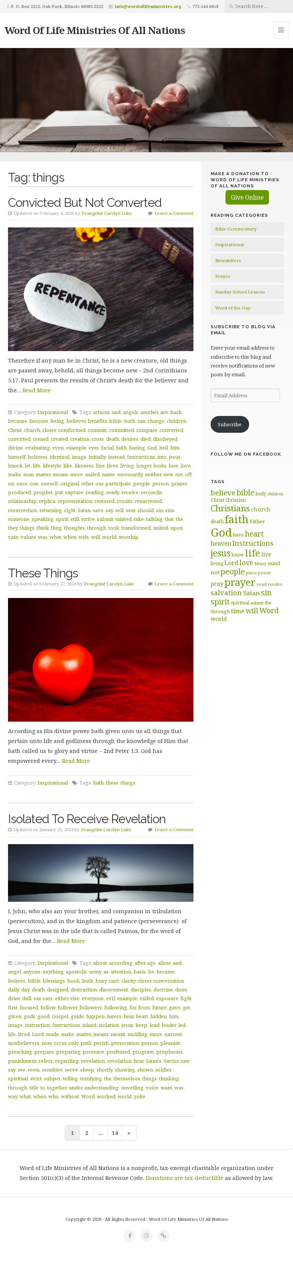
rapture (74, 492)
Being (57, 420)
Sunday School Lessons (240, 292)
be (151, 971)
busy (100, 980)
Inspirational (52, 412)
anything (53, 971)
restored (104, 501)
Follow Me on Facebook (246, 454)
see (21, 1069)
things (27, 527)
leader (169, 1025)
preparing (68, 1051)
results (124, 501)
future (159, 1007)
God (152, 447)
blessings (54, 980)
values (28, 536)
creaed (40, 438)
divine (15, 447)
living (127, 465)
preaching (20, 1051)
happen (95, 1016)
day (25, 989)
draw (14, 998)
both (129, 420)
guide (77, 1016)
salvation (226, 592)
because (17, 420)
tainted (124, 519)
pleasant (170, 1043)
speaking (42, 519)
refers (46, 1060)
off (188, 474)
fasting (137, 447)
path (85, 1043)
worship (128, 536)
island (89, 1025)
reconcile (151, 492)
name (108, 474)
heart (142, 1016)
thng (56, 527)
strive (88, 519)
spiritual (18, 1078)
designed (57, 989)
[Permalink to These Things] (100, 660)
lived (24, 1034)
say (109, 510)
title (33, 1087)
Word (88, 1096)
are (164, 412)
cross (98, 438)
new (168, 474)
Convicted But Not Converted (85, 202)
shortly (105, 1069)
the (179, 519)
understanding (101, 1087)
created (59, 438)
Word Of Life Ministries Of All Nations (95, 30)
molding (137, 1034)
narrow (173, 1034)
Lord (37, 1034)
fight (186, 998)
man (28, 474)
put (59, 492)
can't (114, 980)
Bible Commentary (236, 229)
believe (17, 980)
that (169, 519)
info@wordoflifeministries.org (148, 6)
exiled (147, 998)
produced (19, 492)
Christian (235, 500)
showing (125, 1069)
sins (169, 510)
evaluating (37, 447)
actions (101, 412)
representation (75, 501)
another (149, 412)
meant (118, 1034)
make (14, 474)
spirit (62, 519)
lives (112, 465)
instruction (37, 1025)
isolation (109, 1025)
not (179, 474)
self (119, 510)
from (144, 1007)
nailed (92, 474)
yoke (139, 1096)
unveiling (132, 1087)
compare (146, 430)
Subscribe (229, 424)
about (100, 962)
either (61, 998)
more (76, 474)
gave (174, 1007)
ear (37, 998)
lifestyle (52, 465)
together (56, 1087)
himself (17, 456)
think (43, 527)
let (28, 465)
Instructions (141, 456)
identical (59, 456)
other (87, 483)
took (113, 527)
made (52, 1034)
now (47, 1043)
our (99, 483)
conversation (168, 980)
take (139, 519)
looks (159, 465)
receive (129, 492)
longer (143, 465)
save (98, 510)
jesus (174, 456)
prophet (43, 492)
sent (130, 510)
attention (121, 971)
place (251, 572)
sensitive (52, 1069)
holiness (37, 456)
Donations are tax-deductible (185, 1177)
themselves (127, 1078)
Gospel (60, 1016)
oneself (49, 483)
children (176, 420)
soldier (163, 1069)
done (181, 989)
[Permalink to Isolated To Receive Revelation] (100, 873)
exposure (167, 998)
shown (145, 1069)
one (34, 483)
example (76, 447)
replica (47, 501)
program (143, 1051)
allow (164, 962)
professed (118, 1051)
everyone (93, 998)
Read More (37, 390)
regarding (67, 1060)
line (100, 465)
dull (26, 998)
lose (173, 465)
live (266, 554)
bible (115, 420)
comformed (71, 430)
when (69, 536)
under (75, 1087)
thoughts (74, 527)
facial (107, 447)
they (13, 527)
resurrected (148, 501)
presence (93, 1051)
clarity (128, 980)
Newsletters (228, 260)
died (145, 438)
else (74, 998)
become (38, 420)
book (73, 980)
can (141, 420)
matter (43, 474)
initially (97, 456)
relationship (22, 501)
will (95, 536)
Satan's (153, 1060)
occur (60, 1043)
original (69, 483)
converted (171, 430)
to (42, 1087)
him (174, 447)
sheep (87, 1069)
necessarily (130, 474)
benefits (97, 420)
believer (75, 420)
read (262, 584)
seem (33, 1069)
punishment (22, 1060)
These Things (43, 573)
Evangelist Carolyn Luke (107, 213)
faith (121, 447)
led (181, 1025)
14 (115, 1132)
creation (79, 438)
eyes (94, 447)
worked (106, 1096)
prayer (179, 483)
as (105, 971)
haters (114, 1016)
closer (49, 430)
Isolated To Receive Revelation (87, 819)
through (96, 527)
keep (141, 1025)
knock (15, 465)
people (141, 483)
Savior (171, 1060)
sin (159, 510)
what (55, 536)
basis (140, 971)
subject (52, 1078)
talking (154, 519)
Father (257, 521)
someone (18, 519)
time (238, 610)
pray (217, 583)
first (13, 1007)
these (112, 782)
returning (50, 510)
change (156, 420)
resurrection (22, 510)
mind (274, 563)
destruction (84, 989)
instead (116, 456)
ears (48, 998)
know (238, 554)
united (160, 527)
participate (118, 483)
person (160, 483)
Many (260, 563)
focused (29, 1007)
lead (154, 1025)
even (58, 447)
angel (14, 971)
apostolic (76, 971)
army (95, 971)
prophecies (169, 1051)
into (161, 456)
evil (110, 998)
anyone (31, 971)
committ (97, 430)
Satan (84, 510)
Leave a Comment (174, 213)
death (112, 438)
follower (67, 1007)
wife (84, 536)
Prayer (222, 276)
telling (70, 1078)
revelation (93, 1060)
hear (129, 1016)
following (115, 1007)
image (79, 456)
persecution (125, 1043)
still (75, 519)
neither (153, 474)
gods (29, 1016)
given (14, 1016)
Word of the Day (233, 308)
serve (71, 1069)
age (151, 962)
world (109, 536)
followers (90, 1007)
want (166, 1087)
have (238, 535)
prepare (44, 1051)
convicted (19, 438)
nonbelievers (23, 1043)
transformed (136, 527)
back (176, 412)
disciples (140, 989)
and (116, 412)
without (70, 1096)
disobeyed (165, 438)
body (261, 493)
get (186, 1007)
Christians (230, 508)
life (36, 465)
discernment (113, 989)
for (132, 1007)
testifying (91, 1078)
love (185, 465)
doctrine (163, 989)
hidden (158, 1016)
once (21, 483)
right (70, 510)
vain (13, 536)
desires (129, 438)
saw (184, 1060)
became (165, 971)
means (60, 474)
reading (94, 492)
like (67, 465)
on (11, 483)
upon (176, 527)
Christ (15, 430)
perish (101, 1043)
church (32, 430)
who (53, 1096)
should (146, 510)
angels (130, 412)
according (120, 962)
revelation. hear (125, 1060)
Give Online (247, 197)
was (42, 536)
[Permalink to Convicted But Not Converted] (100, 289)
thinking (169, 1078)
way (12, 1096)
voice (152, 1087)
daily (13, 989)
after (140, 962)
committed (121, 430)
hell (163, 447)
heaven (221, 543)
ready (112, 492)
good (43, 1016)
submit (105, 519)
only (73, 1043)
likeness (83, 465)
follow (47, 1007)
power (264, 572)
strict (36, 1078)
